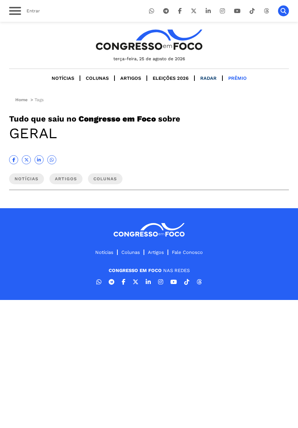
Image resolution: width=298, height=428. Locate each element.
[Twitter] (194, 11)
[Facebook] (180, 11)
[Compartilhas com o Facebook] (13, 159)
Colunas (97, 78)
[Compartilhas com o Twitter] (26, 159)
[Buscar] (283, 10)
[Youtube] (237, 11)
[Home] (149, 39)
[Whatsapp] (151, 11)
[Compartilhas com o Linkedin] (39, 159)
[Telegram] (166, 11)
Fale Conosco (187, 252)
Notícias (63, 78)
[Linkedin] (208, 11)
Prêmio (237, 78)
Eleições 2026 (171, 78)
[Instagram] (222, 11)
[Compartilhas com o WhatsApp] (51, 159)
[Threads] (266, 11)
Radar (208, 78)
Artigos (130, 78)
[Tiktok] (252, 11)
